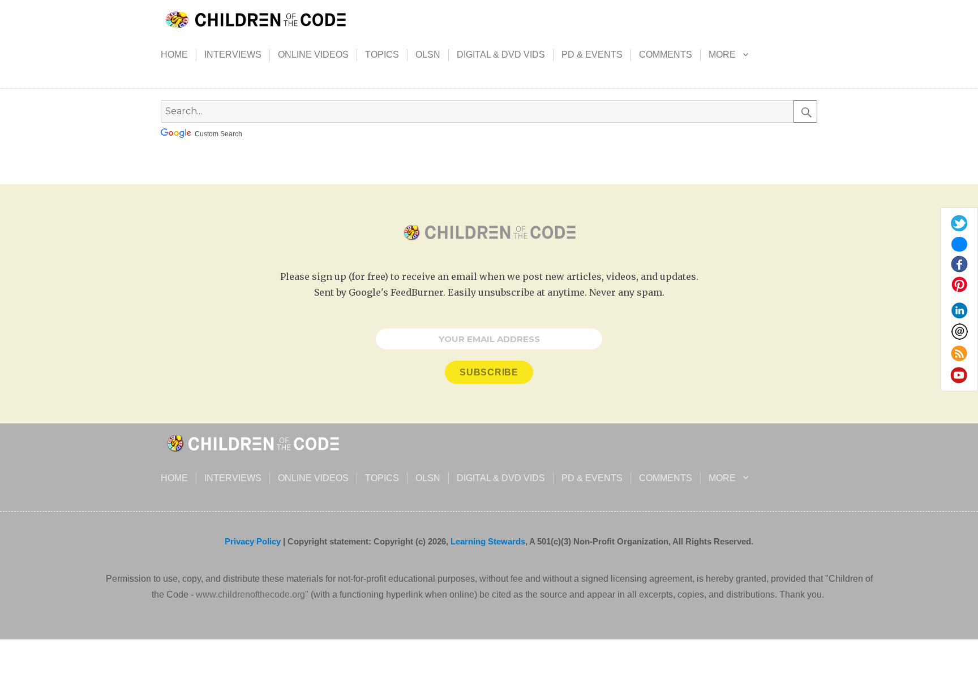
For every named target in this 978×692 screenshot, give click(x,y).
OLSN (427, 54)
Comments (665, 54)
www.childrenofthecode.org (250, 594)
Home (174, 54)
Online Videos (313, 54)
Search (805, 111)
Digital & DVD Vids (501, 54)
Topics (382, 54)
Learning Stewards (488, 541)
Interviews (232, 54)
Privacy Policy (253, 541)
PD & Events (592, 54)
